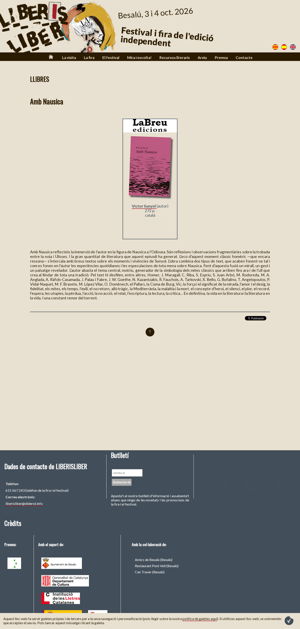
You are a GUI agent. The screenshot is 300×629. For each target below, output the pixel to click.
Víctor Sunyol (144, 206)
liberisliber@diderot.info (24, 503)
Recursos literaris (174, 57)
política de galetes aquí (200, 618)
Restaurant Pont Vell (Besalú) (157, 566)
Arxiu (202, 57)
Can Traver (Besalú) (149, 572)
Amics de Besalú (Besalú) (153, 560)
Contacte (244, 57)
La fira (89, 57)
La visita (69, 57)
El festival (110, 57)
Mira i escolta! (139, 57)
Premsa (221, 57)
